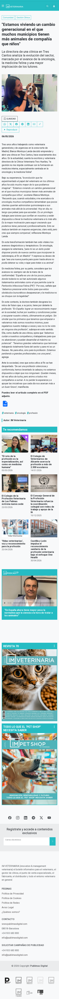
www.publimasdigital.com (14, 924)
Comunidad (8, 17)
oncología (21, 413)
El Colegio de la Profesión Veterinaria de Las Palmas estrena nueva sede (13, 500)
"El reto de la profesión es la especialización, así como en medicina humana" (12, 462)
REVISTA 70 (11, 646)
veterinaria (9, 413)
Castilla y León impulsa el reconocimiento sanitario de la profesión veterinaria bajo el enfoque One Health (42, 549)
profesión (33, 413)
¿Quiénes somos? (11, 912)
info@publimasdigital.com (15, 937)
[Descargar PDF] (5, 406)
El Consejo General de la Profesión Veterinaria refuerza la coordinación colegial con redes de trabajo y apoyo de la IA (43, 504)
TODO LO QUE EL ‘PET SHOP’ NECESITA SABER (22, 728)
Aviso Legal (8, 907)
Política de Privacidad (13, 893)
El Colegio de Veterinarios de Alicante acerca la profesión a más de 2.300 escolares (41, 462)
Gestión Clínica (23, 17)
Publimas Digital (39, 966)
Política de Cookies (11, 898)
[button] (3, 6)
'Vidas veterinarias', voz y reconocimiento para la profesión (13, 544)
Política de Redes (11, 902)
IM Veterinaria (18, 420)
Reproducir (11, 129)
